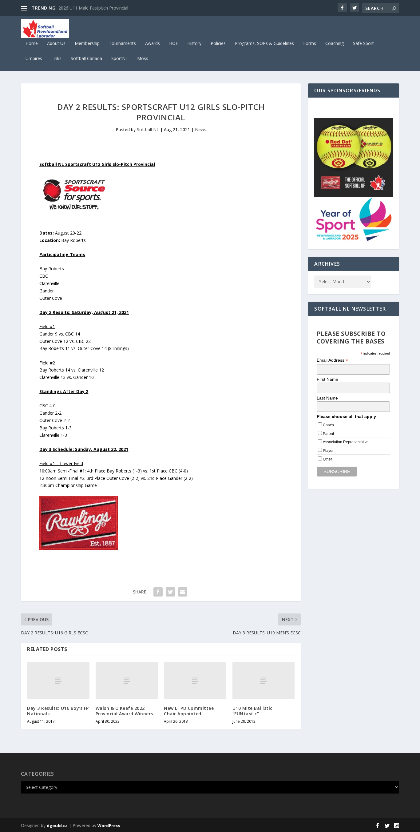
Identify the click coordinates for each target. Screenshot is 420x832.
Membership (87, 43)
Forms (309, 43)
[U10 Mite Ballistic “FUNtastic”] (263, 680)
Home (32, 43)
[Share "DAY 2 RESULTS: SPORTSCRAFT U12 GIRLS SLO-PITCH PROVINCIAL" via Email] (182, 592)
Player (328, 450)
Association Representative (346, 442)
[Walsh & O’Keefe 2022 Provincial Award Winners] (127, 680)
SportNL (119, 58)
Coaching (334, 43)
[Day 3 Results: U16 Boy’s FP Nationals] (58, 680)
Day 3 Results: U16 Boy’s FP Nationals (58, 711)
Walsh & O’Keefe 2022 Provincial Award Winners (124, 711)
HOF (173, 43)
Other (327, 459)
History (194, 43)
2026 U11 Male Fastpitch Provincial (93, 8)
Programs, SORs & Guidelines (264, 43)
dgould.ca (57, 825)
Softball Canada (86, 58)
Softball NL (148, 129)
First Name (327, 379)
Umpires (34, 58)
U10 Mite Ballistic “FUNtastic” (252, 711)
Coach (328, 425)
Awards (152, 43)
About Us (56, 43)
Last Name (327, 398)
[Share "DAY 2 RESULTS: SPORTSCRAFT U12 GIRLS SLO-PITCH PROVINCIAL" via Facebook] (158, 592)
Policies (218, 43)
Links (56, 58)
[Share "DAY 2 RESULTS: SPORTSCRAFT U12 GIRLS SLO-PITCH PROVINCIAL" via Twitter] (170, 592)
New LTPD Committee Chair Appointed (189, 711)
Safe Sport (363, 43)
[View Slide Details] (353, 157)
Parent (328, 434)
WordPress (108, 825)
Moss (142, 58)
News (200, 129)
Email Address (332, 360)
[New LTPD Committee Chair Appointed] (195, 680)
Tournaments (122, 43)
